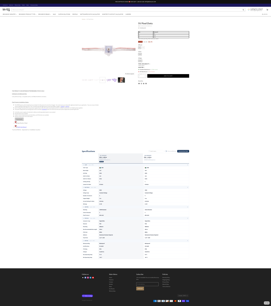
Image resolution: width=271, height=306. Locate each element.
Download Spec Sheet (183, 151)
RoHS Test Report (22, 127)
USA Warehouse (144, 71)
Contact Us (5, 5)
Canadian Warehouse (145, 69)
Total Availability (144, 64)
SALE (54, 14)
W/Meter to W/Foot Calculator (112, 14)
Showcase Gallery (34, 5)
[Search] (243, 9)
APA (66, 106)
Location (141, 67)
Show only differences (172, 151)
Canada (182, 295)
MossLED (143, 28)
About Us (11, 5)
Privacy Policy (165, 282)
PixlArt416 (44, 109)
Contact (111, 282)
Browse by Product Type (27, 14)
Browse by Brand (44, 14)
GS (61, 106)
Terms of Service (166, 286)
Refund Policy (165, 284)
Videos (23, 5)
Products (111, 280)
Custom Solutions (64, 14)
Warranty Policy (166, 277)
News (27, 5)
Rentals (75, 14)
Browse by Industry (9, 14)
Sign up (140, 288)
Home (83, 19)
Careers (128, 14)
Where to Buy (17, 5)
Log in (265, 14)
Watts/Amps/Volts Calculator (90, 14)
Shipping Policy (166, 280)
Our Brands (111, 289)
